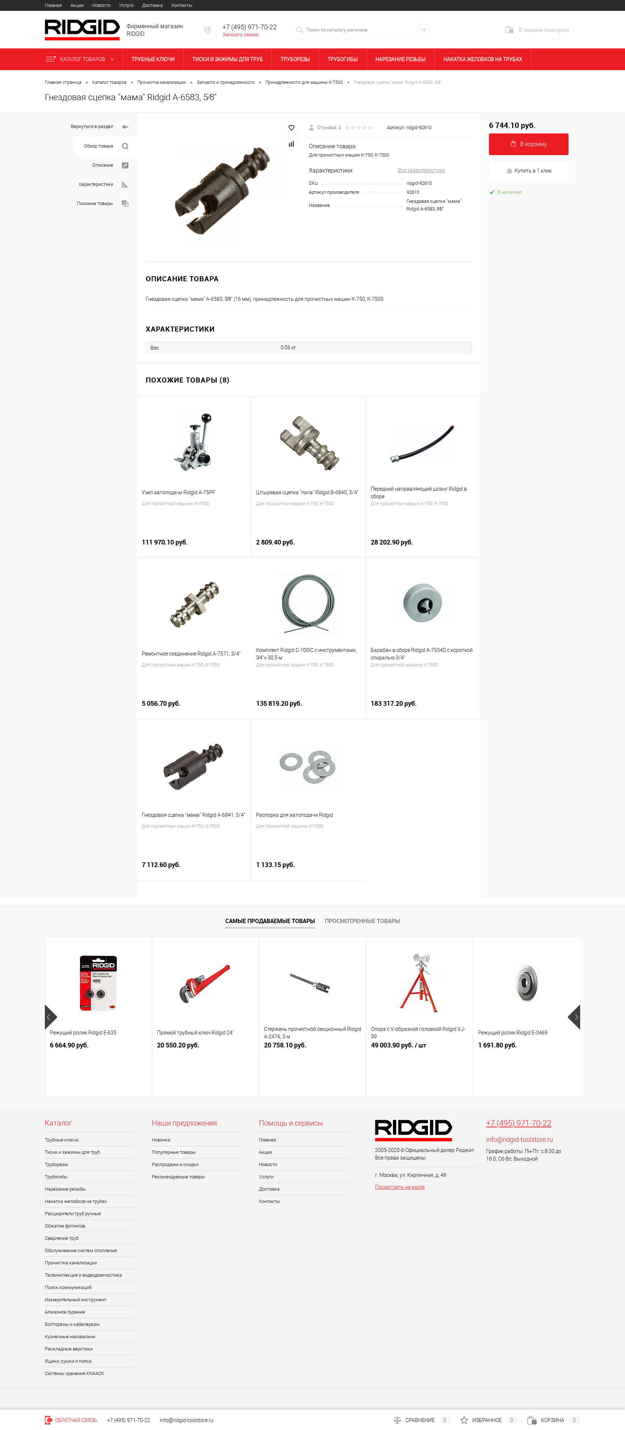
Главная (53, 5)
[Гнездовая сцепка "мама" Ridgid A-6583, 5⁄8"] (223, 186)
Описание (102, 165)
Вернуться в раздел (92, 126)
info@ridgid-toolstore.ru (519, 1139)
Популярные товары (174, 1152)
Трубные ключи (153, 59)
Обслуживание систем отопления (81, 1250)
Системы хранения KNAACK (74, 1373)
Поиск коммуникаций (68, 1287)
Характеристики (95, 184)
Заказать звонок (240, 34)
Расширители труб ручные (73, 1213)
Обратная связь (75, 1420)
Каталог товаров (83, 59)
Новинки (161, 1140)
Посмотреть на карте (400, 1187)
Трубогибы (343, 59)
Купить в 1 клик (533, 171)
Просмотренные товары (362, 921)
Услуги (126, 5)
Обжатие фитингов (65, 1226)
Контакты (181, 5)
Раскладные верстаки (69, 1349)
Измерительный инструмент (75, 1299)
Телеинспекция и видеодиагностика (83, 1275)
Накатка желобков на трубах (482, 59)
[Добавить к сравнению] (291, 143)
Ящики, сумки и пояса (68, 1361)
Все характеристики (421, 170)
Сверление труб (61, 1238)
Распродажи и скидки (175, 1164)
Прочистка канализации (71, 1262)
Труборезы (295, 59)
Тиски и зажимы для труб (227, 59)
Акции (77, 5)
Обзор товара (98, 146)
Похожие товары (95, 203)
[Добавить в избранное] (291, 128)
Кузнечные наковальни (70, 1336)
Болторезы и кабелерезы (72, 1324)
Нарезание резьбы (400, 59)
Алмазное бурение (65, 1312)
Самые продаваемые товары (270, 921)
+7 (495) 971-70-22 (518, 1123)
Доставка (152, 5)
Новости (101, 5)
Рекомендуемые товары (178, 1176)
